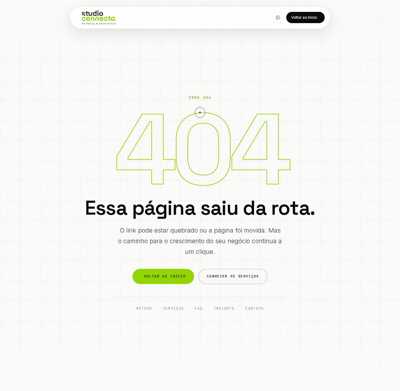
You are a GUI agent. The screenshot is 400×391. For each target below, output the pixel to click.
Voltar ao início (304, 17)
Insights (224, 309)
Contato (254, 309)
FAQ (198, 309)
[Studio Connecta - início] (98, 18)
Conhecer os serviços (233, 276)
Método (144, 309)
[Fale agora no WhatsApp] (278, 17)
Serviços (173, 309)
